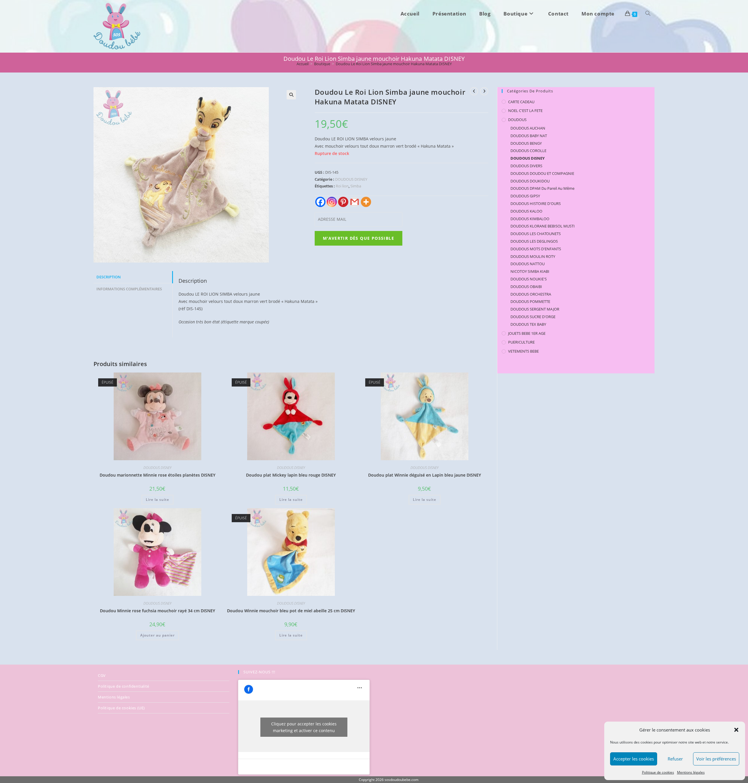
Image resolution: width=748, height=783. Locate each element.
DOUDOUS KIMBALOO (529, 218)
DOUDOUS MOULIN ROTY (532, 256)
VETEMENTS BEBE (523, 351)
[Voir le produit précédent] (474, 91)
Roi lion (342, 186)
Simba (355, 186)
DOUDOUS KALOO (526, 211)
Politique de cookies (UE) (121, 707)
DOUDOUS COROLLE (528, 150)
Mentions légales (691, 772)
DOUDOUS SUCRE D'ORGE (532, 316)
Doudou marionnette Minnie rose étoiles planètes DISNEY (157, 475)
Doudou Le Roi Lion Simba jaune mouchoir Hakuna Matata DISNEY (394, 63)
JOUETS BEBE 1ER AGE (527, 333)
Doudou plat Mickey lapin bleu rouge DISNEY (291, 475)
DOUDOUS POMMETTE (530, 301)
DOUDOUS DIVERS (526, 165)
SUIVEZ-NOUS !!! (259, 672)
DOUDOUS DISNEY (351, 179)
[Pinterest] (343, 202)
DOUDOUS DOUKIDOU (530, 181)
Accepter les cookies (633, 759)
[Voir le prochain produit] (484, 91)
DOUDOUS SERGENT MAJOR (534, 309)
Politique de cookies (658, 772)
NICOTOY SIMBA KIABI (529, 271)
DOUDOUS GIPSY (525, 196)
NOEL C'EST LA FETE (525, 110)
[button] (736, 730)
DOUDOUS (517, 119)
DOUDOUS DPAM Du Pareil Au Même (542, 188)
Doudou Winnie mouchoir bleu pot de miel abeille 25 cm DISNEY (291, 610)
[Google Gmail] (354, 202)
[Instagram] (332, 202)
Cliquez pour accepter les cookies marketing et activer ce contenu (304, 727)
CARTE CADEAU (521, 101)
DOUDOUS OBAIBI (526, 286)
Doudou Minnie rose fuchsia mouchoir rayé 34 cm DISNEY (157, 610)
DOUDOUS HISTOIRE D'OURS (535, 203)
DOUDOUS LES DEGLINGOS (534, 241)
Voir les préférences (716, 759)
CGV (102, 675)
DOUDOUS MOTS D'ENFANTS (535, 248)
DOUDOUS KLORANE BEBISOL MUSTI (542, 226)
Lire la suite (157, 499)
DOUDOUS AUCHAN (527, 128)
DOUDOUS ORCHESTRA (530, 294)
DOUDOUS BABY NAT (528, 135)
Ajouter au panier (157, 635)
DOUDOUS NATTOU (527, 263)
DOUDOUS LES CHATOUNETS (535, 233)
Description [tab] (108, 277)
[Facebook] (320, 202)
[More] (366, 202)
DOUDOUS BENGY (526, 143)
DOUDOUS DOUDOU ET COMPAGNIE (542, 173)
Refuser (675, 759)
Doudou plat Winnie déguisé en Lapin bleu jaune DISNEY (424, 475)
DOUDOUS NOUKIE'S (528, 279)
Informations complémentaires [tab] (129, 289)
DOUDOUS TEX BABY (528, 324)
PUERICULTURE (521, 342)
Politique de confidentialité (123, 686)
